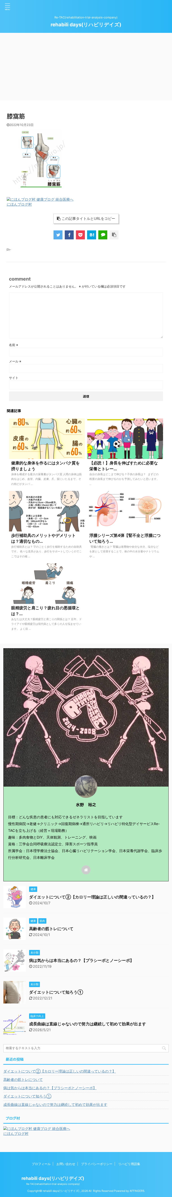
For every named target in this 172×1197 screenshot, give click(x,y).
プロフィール (41, 1164)
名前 (13, 345)
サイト (13, 378)
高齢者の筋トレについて (51, 928)
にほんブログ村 (19, 204)
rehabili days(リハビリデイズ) (86, 24)
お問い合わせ (65, 1164)
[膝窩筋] (91, 234)
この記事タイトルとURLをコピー (88, 218)
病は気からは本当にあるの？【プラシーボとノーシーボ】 (81, 960)
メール (15, 361)
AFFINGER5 (137, 1190)
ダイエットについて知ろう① (56, 992)
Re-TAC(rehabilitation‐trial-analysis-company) (53, 1184)
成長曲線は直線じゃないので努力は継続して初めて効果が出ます (87, 1024)
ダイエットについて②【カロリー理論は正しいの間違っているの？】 (92, 897)
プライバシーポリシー (96, 1164)
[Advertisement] (86, 66)
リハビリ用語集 (129, 1164)
